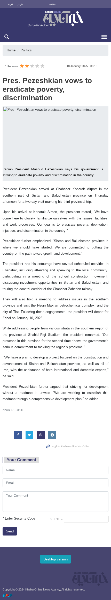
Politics (26, 50)
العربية (10, 4)
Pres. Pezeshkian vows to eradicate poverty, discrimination (47, 89)
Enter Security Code (19, 518)
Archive (52, 4)
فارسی (20, 4)
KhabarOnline (55, 19)
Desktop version (55, 559)
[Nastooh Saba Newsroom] (10, 595)
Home (11, 50)
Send (10, 531)
